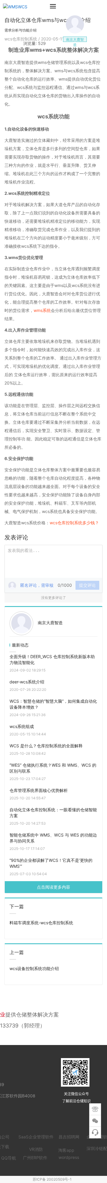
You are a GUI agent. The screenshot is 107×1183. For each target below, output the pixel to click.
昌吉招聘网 (69, 1136)
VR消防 (36, 1149)
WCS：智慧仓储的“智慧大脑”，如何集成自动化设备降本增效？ (53, 704)
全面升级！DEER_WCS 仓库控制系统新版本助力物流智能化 (52, 659)
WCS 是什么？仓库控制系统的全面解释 (46, 745)
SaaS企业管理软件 (36, 1136)
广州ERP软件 (35, 1157)
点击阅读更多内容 (53, 886)
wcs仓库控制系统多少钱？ (74, 522)
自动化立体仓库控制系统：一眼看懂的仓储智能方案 (53, 812)
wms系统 (42, 310)
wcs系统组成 (22, 726)
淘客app (66, 1150)
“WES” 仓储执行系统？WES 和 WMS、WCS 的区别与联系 (53, 768)
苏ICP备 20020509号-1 (52, 1179)
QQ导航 (8, 1157)
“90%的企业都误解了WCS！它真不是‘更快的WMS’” (51, 863)
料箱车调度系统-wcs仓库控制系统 (41, 922)
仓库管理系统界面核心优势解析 (39, 790)
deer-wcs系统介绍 (27, 681)
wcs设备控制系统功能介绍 (34, 968)
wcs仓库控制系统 (21, 38)
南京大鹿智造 (50, 622)
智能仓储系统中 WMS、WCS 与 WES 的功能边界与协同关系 (53, 837)
